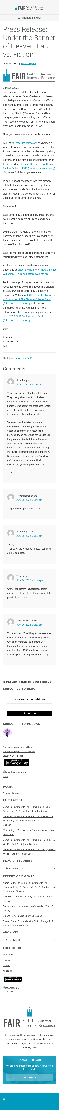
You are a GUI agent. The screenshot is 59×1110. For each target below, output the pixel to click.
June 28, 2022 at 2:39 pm (29, 384)
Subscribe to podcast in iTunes (18, 747)
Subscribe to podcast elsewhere (19, 751)
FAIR (29, 8)
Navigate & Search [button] (31, 17)
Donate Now (29, 1077)
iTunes (6, 965)
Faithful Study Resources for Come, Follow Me (27, 681)
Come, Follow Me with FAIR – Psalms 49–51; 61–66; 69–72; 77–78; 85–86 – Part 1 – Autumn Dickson (28, 820)
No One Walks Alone (31, 916)
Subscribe (29, 713)
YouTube (7, 970)
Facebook (8, 954)
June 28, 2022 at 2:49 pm (29, 500)
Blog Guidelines (11, 793)
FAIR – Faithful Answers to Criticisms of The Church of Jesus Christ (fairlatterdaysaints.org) (29, 299)
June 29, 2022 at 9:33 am (29, 624)
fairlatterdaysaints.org (24, 142)
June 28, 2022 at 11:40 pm (30, 580)
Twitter (6, 960)
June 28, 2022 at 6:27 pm (29, 536)
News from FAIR (23, 358)
